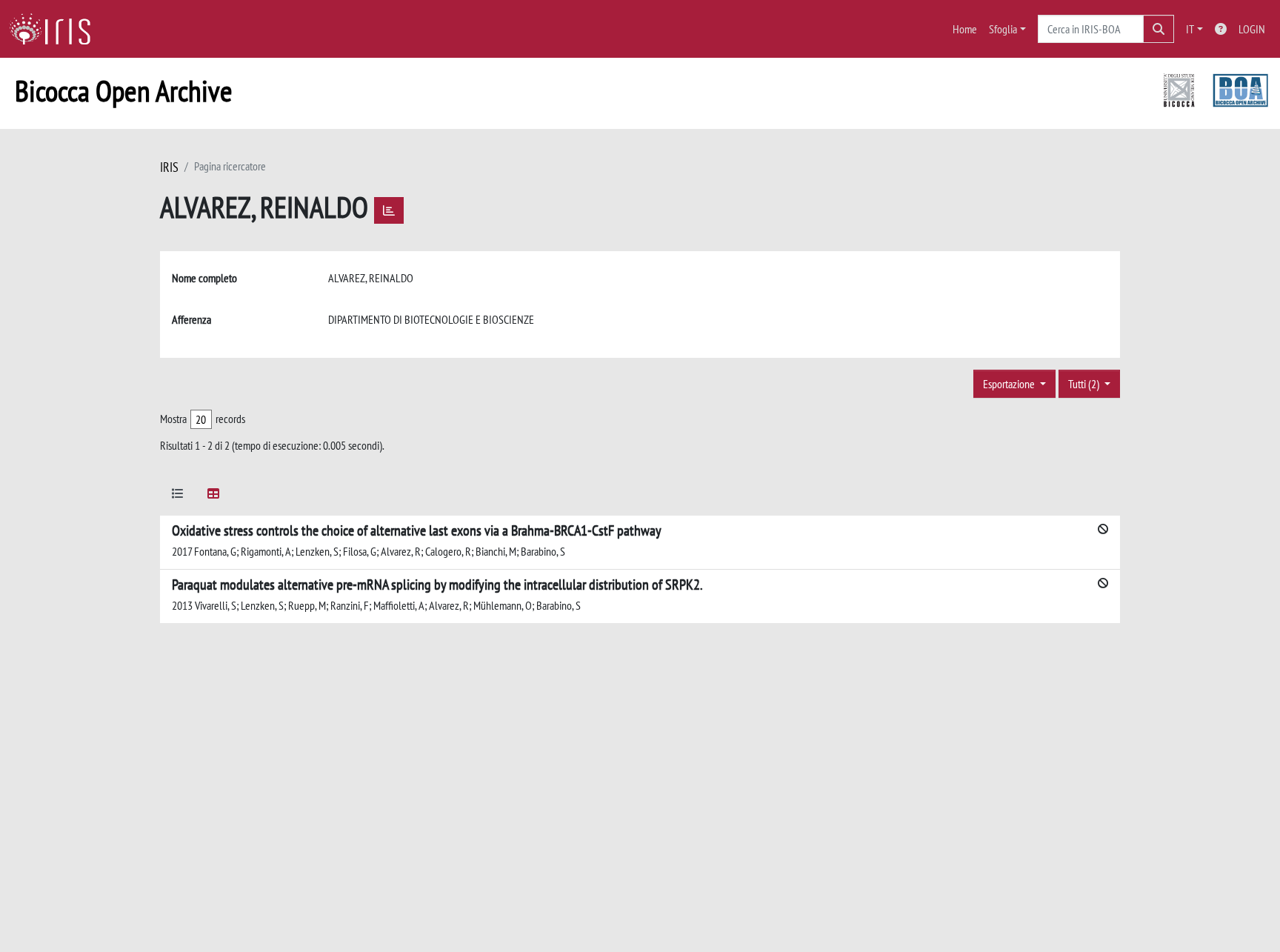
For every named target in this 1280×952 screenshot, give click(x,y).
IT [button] (1190, 28)
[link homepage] (55, 28)
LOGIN (1252, 28)
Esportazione (1010, 383)
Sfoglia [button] (1003, 28)
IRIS (169, 167)
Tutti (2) (1084, 383)
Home (965, 28)
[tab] (178, 496)
